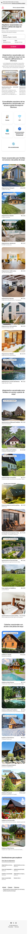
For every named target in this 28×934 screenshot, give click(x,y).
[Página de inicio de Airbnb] (3, 7)
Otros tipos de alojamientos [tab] (8, 860)
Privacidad (10, 927)
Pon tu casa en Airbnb (18, 7)
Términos (16, 927)
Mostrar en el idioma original (18, 3)
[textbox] (7, 42)
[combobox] (13, 37)
